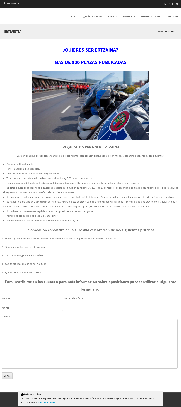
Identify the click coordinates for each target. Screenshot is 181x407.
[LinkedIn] (168, 4)
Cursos (112, 16)
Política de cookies (46, 402)
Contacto (172, 16)
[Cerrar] (160, 395)
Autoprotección (150, 16)
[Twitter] (176, 4)
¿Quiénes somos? (92, 16)
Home (160, 31)
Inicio (73, 16)
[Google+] (164, 4)
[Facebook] (172, 4)
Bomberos (129, 16)
